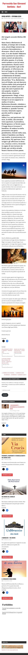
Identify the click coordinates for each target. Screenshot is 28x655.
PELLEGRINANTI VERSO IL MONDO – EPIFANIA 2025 (7, 350)
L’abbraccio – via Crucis (8, 538)
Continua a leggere (7, 475)
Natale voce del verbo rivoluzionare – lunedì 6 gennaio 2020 (19, 350)
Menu (6, 12)
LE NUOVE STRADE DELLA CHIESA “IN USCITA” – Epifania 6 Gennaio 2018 (6, 361)
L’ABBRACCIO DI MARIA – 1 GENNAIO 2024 (13, 373)
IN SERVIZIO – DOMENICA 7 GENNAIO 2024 (15, 374)
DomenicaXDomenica (18, 18)
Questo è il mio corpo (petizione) (10, 650)
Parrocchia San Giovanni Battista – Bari (14, 5)
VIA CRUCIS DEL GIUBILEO (8, 497)
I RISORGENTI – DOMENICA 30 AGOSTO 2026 (17, 407)
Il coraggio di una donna (9, 579)
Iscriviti (5, 395)
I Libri (4, 434)
